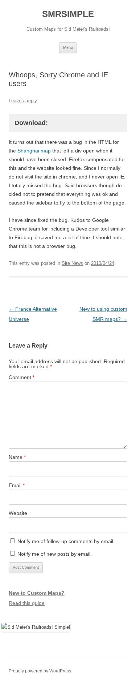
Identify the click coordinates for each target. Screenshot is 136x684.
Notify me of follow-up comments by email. (66, 541)
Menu (68, 47)
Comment (21, 377)
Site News (72, 263)
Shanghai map (34, 151)
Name (17, 457)
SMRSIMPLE (68, 14)
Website (18, 513)
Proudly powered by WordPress (40, 671)
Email (17, 485)
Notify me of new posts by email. (54, 554)
